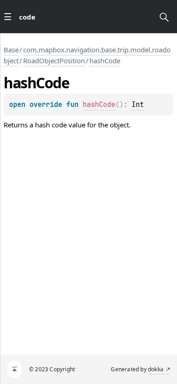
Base (11, 49)
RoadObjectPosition (54, 60)
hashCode (104, 60)
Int (138, 104)
